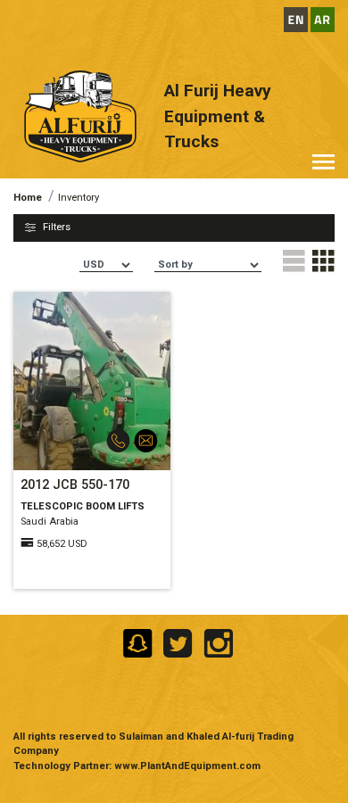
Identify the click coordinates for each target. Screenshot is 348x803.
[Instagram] (214, 641)
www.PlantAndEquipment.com (187, 766)
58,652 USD (62, 544)
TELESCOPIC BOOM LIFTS (83, 506)
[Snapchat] (136, 641)
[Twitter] (176, 641)
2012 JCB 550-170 (75, 485)
